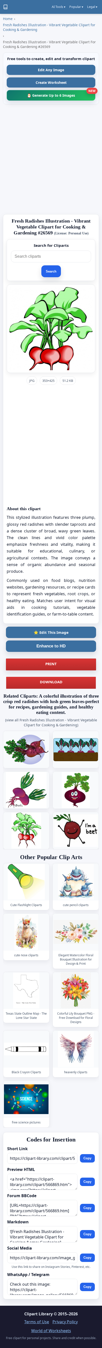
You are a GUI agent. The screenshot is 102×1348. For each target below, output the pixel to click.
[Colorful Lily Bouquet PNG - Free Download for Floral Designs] (75, 990)
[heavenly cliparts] (75, 1049)
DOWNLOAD (51, 681)
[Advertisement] (51, 159)
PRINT (51, 663)
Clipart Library (38, 1314)
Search (51, 271)
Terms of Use (36, 1322)
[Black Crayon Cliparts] (26, 1049)
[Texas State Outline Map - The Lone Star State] (26, 990)
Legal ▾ (92, 7)
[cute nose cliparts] (26, 932)
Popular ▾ (76, 7)
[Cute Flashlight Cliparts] (26, 882)
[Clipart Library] (5, 6)
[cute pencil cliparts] (75, 882)
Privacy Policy (65, 1322)
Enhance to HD (51, 646)
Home (8, 18)
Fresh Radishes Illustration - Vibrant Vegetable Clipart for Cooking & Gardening (49, 27)
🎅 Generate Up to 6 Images (61, 94)
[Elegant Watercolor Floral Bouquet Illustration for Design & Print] (75, 932)
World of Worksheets (51, 1330)
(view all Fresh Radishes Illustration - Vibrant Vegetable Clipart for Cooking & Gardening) (51, 722)
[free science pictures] (26, 1099)
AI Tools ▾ (58, 7)
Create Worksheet (51, 82)
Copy (87, 1158)
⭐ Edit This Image (51, 632)
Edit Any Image (51, 70)
